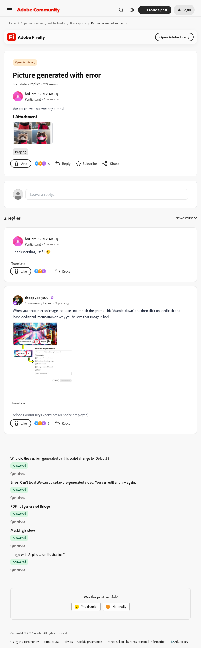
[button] (9, 11)
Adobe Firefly (56, 23)
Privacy (68, 642)
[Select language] (132, 10)
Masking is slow (22, 530)
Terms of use (51, 642)
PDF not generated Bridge (30, 506)
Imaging (20, 152)
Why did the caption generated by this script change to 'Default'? (59, 458)
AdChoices (181, 642)
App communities (32, 23)
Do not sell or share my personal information (136, 642)
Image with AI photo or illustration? (37, 554)
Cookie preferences (89, 642)
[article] (100, 255)
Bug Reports (78, 23)
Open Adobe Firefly (174, 37)
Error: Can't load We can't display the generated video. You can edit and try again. (73, 482)
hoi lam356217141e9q (41, 93)
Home (12, 23)
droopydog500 (36, 297)
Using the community (24, 642)
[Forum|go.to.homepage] (38, 10)
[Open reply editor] (100, 194)
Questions (17, 473)
